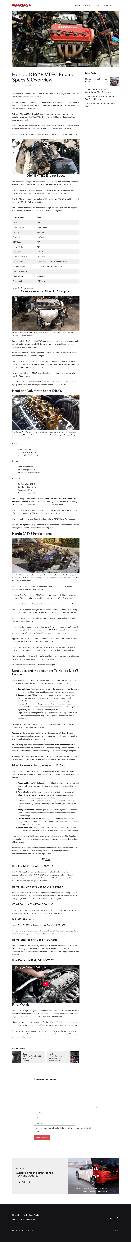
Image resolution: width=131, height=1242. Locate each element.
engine (29, 181)
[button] (116, 5)
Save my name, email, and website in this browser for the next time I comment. (63, 1129)
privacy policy (18, 1230)
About (96, 5)
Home (77, 5)
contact (30, 1230)
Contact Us (107, 5)
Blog (86, 5)
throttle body (64, 647)
